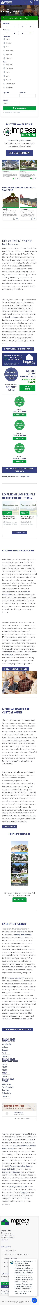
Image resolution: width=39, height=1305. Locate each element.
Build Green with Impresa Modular (18, 1030)
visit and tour (12, 317)
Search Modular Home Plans (16, 669)
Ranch (8, 39)
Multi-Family (9, 50)
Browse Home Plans (10, 1250)
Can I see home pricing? (11, 1258)
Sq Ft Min (6, 92)
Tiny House (9, 87)
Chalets (22, 1166)
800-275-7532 (11, 1237)
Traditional (9, 64)
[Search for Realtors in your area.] (19, 359)
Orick (4, 1053)
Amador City (7, 1044)
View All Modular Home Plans (11, 112)
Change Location (25, 476)
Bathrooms (6, 30)
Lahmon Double (27, 209)
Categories (6, 36)
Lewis (5, 209)
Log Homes (9, 68)
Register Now (8, 1286)
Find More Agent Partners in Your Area (21, 470)
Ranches (29, 1166)
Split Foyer (9, 58)
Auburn (5, 1047)
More (5, 1056)
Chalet (8, 76)
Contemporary (10, 83)
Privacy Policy (5, 1291)
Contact (24, 1192)
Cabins (13, 1169)
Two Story (9, 43)
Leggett (5, 1050)
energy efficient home (23, 935)
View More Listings (19, 533)
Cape (7, 47)
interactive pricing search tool (13, 1172)
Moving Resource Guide (18, 1187)
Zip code (5, 100)
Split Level (9, 54)
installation (9, 655)
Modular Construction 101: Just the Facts (16, 1254)
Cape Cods (6, 1169)
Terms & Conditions (7, 1293)
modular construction (16, 978)
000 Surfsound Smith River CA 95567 (27, 517)
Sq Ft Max (22, 92)
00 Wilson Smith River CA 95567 (9, 517)
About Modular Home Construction (19, 349)
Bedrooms (6, 23)
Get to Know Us (10, 827)
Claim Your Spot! (27, 387)
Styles (5, 62)
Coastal (8, 80)
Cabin (8, 72)
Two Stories (14, 1166)
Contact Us (4, 1240)
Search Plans (20, 108)
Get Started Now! (19, 153)
